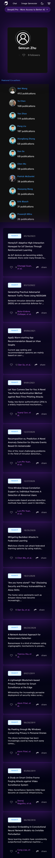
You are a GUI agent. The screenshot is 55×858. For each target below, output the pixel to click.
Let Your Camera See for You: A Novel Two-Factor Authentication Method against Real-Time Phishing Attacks (27, 393)
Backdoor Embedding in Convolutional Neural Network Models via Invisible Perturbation (27, 830)
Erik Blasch (22, 201)
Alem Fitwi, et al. (24, 704)
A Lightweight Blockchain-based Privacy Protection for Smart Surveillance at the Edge (24, 684)
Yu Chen (21, 101)
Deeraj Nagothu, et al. (24, 802)
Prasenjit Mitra (24, 214)
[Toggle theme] (42, 3)
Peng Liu (21, 126)
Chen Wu (21, 163)
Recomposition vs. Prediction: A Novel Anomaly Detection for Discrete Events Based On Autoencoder (27, 442)
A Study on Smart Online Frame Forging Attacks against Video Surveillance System (24, 781)
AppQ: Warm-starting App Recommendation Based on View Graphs (24, 341)
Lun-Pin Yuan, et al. (24, 463)
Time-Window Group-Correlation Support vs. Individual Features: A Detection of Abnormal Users (24, 491)
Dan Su (20, 151)
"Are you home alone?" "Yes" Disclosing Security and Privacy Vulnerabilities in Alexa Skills (27, 586)
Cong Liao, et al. (23, 851)
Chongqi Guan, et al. (24, 267)
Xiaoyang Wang (25, 189)
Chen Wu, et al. (24, 557)
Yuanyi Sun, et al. (24, 414)
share (44, 267)
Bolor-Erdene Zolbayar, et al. (24, 312)
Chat (15, 3)
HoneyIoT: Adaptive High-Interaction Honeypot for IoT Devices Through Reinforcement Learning (26, 246)
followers (34, 55)
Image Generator (29, 3)
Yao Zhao (22, 113)
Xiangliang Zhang (26, 138)
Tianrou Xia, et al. (24, 655)
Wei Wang (22, 88)
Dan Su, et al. (24, 364)
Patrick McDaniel (25, 176)
